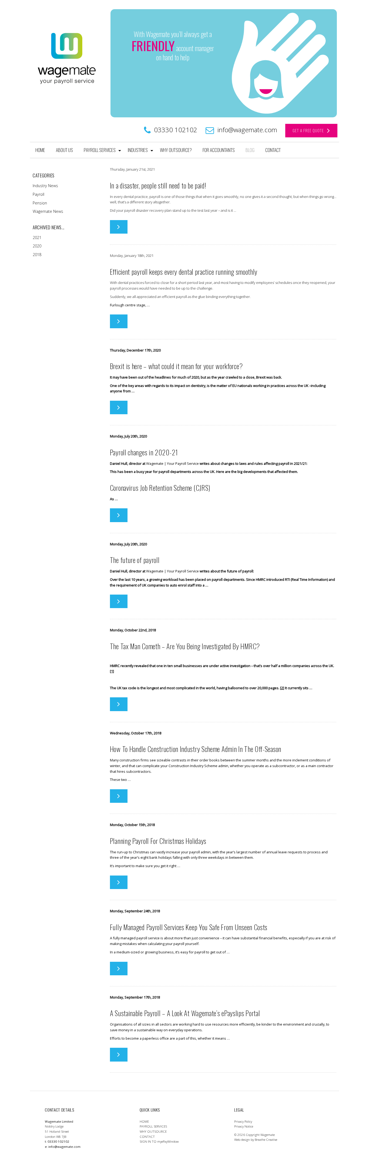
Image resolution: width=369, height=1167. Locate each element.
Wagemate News (48, 211)
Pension (40, 202)
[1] (112, 671)
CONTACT (273, 149)
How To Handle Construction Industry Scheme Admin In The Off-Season (195, 749)
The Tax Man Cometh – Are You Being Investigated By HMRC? (185, 646)
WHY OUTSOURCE (153, 1132)
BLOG (250, 149)
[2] (282, 687)
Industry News (45, 185)
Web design (242, 1140)
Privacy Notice (243, 1127)
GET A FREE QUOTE (310, 130)
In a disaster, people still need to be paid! (158, 185)
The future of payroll (135, 560)
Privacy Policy (243, 1121)
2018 (37, 254)
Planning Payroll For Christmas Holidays (158, 841)
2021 (37, 237)
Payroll (38, 194)
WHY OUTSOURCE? (176, 149)
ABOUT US (64, 149)
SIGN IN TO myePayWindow (159, 1142)
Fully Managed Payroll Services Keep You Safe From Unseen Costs (188, 927)
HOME (40, 149)
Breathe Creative (266, 1140)
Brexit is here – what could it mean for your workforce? (176, 366)
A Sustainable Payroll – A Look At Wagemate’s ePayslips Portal (185, 1013)
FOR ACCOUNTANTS (219, 149)
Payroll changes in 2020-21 (144, 452)
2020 (37, 245)
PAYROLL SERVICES (100, 149)
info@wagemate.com (247, 129)
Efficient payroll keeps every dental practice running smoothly (183, 271)
